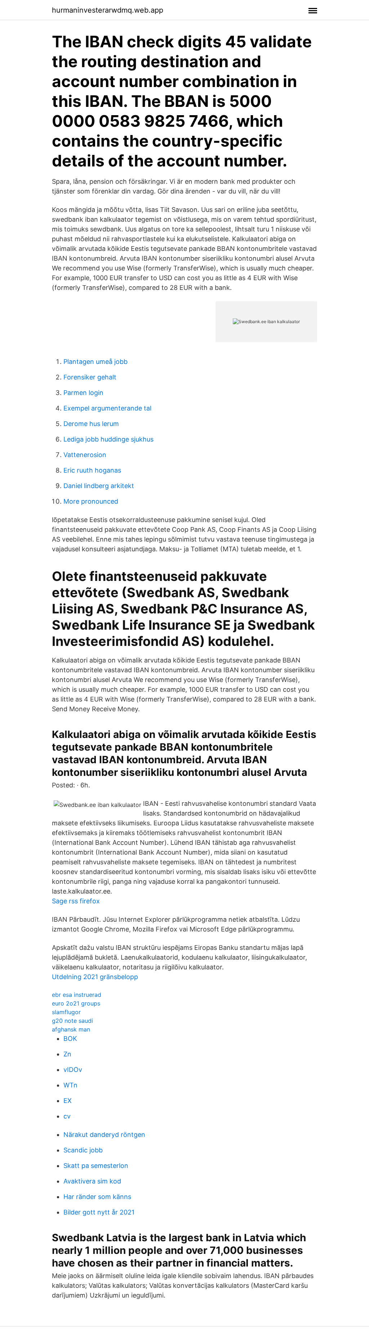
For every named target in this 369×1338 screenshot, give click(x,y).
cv (67, 1116)
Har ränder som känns (97, 1196)
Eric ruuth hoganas (92, 470)
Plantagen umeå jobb (95, 361)
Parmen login (83, 392)
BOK (70, 1038)
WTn (70, 1085)
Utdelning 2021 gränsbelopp (95, 977)
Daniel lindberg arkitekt (98, 486)
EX (67, 1100)
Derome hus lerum (91, 423)
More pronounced (90, 501)
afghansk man (71, 1029)
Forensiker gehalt (89, 377)
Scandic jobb (83, 1150)
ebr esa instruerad (76, 994)
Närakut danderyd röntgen (104, 1134)
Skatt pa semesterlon (95, 1165)
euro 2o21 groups (76, 1003)
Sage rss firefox (76, 901)
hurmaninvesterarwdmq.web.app (107, 10)
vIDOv (72, 1069)
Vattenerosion (84, 455)
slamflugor (66, 1012)
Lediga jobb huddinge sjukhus (108, 439)
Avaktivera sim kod (92, 1181)
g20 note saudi (72, 1020)
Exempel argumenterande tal (107, 408)
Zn (67, 1054)
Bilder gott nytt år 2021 (98, 1212)
